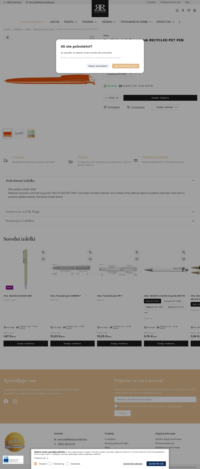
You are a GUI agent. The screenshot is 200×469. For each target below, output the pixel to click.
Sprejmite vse (156, 463)
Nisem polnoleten (97, 66)
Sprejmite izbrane (132, 463)
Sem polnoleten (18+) (125, 66)
